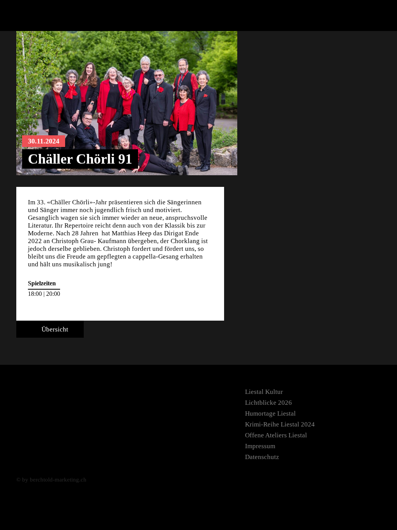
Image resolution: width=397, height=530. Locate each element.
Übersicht (54, 329)
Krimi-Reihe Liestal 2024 (280, 424)
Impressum (260, 446)
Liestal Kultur (264, 391)
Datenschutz (262, 457)
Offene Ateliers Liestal (276, 435)
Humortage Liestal (270, 413)
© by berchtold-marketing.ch (51, 479)
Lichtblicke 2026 (268, 402)
